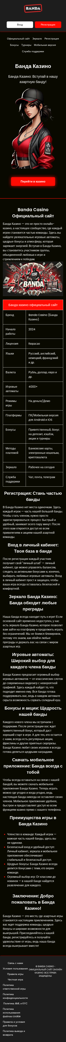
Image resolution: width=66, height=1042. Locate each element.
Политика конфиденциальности (15, 996)
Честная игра (15, 979)
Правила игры (15, 974)
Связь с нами (15, 963)
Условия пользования (15, 968)
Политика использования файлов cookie (12, 1012)
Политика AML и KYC (15, 1003)
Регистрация (48, 24)
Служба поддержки (33, 51)
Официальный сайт (18, 38)
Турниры (26, 45)
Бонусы (14, 45)
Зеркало (37, 38)
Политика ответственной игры (14, 986)
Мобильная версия (45, 45)
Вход (20, 24)
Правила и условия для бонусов (14, 1023)
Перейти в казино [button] (33, 181)
